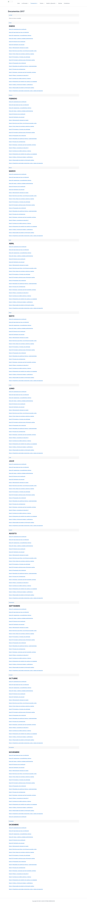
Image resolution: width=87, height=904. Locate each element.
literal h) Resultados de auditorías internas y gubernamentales (23, 66)
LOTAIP (10, 15)
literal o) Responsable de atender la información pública (21, 87)
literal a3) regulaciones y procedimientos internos (20, 35)
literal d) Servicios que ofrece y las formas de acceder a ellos (23, 50)
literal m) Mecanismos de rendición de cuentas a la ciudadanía (23, 81)
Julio (10, 457)
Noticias (60, 3)
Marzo (10, 167)
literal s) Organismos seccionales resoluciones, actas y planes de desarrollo (26, 90)
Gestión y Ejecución (50, 3)
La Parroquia (24, 3)
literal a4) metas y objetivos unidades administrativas (21, 38)
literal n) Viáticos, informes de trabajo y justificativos (21, 84)
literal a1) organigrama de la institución (17, 29)
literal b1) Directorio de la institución (17, 41)
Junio (10, 385)
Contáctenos (67, 3)
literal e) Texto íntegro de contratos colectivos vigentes (21, 53)
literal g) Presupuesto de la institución (17, 63)
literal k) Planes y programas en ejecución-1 (19, 75)
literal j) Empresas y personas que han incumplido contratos (22, 72)
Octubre (11, 675)
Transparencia (33, 3)
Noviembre (11, 747)
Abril (10, 240)
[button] (28, 3)
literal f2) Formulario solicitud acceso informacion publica (22, 60)
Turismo (41, 3)
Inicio (18, 3)
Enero (10, 22)
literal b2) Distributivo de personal (16, 44)
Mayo (10, 312)
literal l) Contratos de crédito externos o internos (20, 150)
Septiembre (11, 602)
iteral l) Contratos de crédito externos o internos (20, 78)
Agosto (10, 530)
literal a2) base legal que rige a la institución (19, 32)
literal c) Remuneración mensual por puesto (18, 47)
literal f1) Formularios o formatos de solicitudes (19, 57)
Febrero (10, 95)
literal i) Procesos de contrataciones (17, 69)
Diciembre (11, 821)
